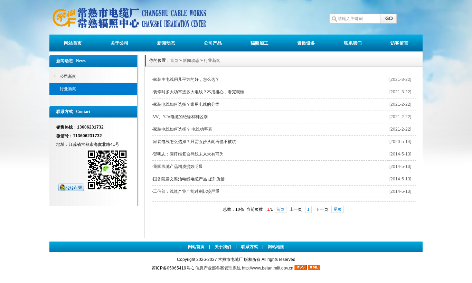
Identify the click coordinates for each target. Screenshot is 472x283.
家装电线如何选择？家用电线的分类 (186, 104)
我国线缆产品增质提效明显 (178, 166)
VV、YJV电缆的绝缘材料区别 (180, 116)
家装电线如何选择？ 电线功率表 (182, 129)
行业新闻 (68, 88)
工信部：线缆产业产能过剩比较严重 (186, 191)
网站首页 (73, 43)
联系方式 (249, 246)
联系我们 (353, 43)
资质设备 (306, 43)
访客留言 (399, 43)
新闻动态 (166, 43)
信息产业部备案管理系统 (218, 268)
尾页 (337, 209)
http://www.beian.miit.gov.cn (267, 268)
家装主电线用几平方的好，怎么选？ (186, 79)
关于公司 (120, 43)
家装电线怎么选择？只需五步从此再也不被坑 (194, 141)
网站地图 (276, 246)
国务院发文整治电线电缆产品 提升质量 (189, 179)
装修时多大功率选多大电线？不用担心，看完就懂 (198, 91)
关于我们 (223, 246)
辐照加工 (259, 43)
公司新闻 (68, 76)
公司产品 (213, 43)
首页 (174, 60)
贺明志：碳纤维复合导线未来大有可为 (188, 154)
